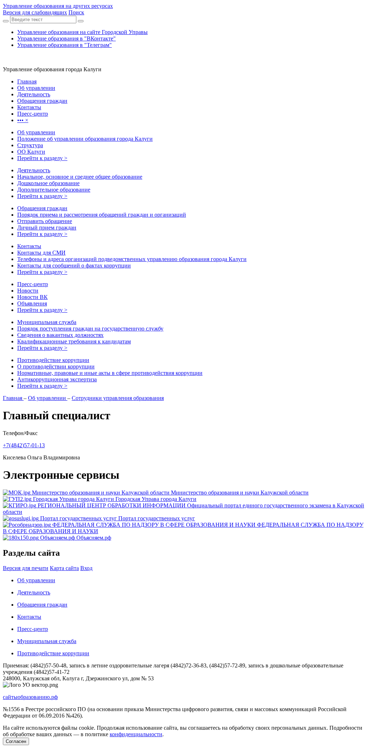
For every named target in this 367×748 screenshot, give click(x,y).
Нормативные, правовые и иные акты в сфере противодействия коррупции (109, 373)
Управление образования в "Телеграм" (64, 45)
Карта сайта (64, 568)
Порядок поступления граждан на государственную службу (90, 328)
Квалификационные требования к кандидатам (74, 341)
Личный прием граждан (46, 228)
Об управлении (36, 132)
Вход (86, 568)
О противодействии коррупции (56, 366)
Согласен (16, 741)
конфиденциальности (136, 734)
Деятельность (33, 170)
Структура (30, 145)
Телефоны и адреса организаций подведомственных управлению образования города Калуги (132, 259)
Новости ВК (32, 297)
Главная (13, 398)
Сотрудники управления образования (118, 398)
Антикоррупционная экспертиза (57, 379)
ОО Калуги (31, 152)
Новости (27, 291)
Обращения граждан (42, 208)
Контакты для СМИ (41, 253)
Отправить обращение (44, 221)
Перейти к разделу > (42, 158)
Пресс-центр (32, 284)
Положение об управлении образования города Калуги (85, 139)
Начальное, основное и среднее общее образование (79, 177)
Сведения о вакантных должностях (60, 335)
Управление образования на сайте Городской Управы (82, 32)
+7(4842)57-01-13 (24, 445)
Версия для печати (25, 568)
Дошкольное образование (48, 183)
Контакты (29, 246)
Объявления (32, 303)
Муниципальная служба (46, 322)
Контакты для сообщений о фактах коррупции (74, 265)
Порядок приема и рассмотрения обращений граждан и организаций (101, 215)
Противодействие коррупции (53, 360)
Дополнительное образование (53, 190)
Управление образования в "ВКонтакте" (66, 38)
